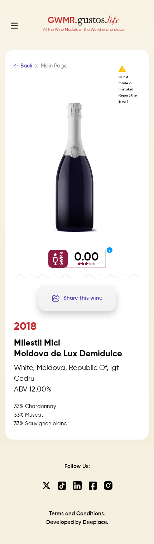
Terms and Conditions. (77, 513)
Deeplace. (95, 522)
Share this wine (82, 298)
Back (26, 66)
